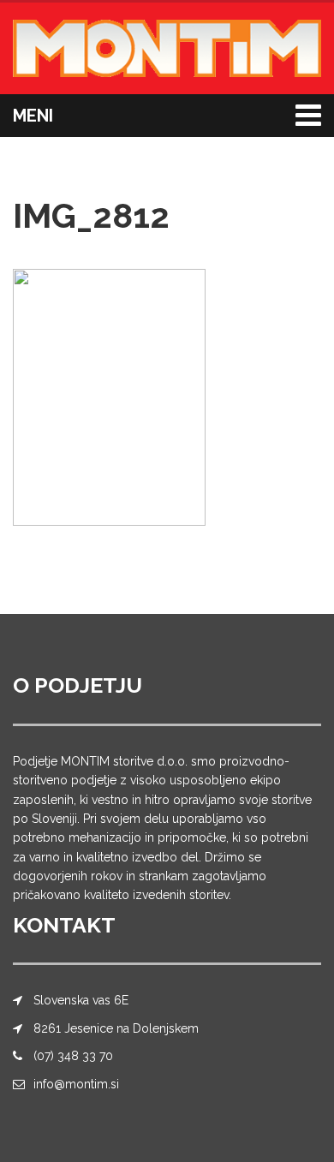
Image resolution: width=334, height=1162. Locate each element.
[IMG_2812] (109, 396)
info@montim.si (76, 1084)
